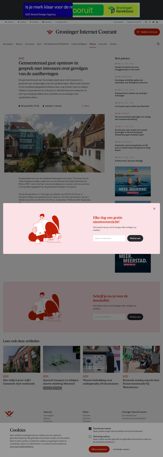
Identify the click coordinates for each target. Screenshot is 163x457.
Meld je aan (135, 238)
